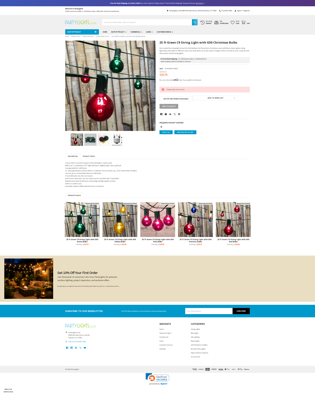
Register (246, 10)
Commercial (135, 32)
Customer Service (164, 32)
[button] (215, 97)
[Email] (166, 114)
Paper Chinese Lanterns (199, 353)
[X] (175, 114)
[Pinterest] (179, 114)
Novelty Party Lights (198, 349)
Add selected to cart (185, 132)
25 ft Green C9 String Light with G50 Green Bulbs (82, 240)
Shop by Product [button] (74, 32)
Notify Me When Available (176, 99)
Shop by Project (118, 32)
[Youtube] (85, 348)
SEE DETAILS (199, 3)
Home (105, 32)
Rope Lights (195, 341)
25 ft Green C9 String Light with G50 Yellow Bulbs (120, 240)
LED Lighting (195, 337)
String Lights (195, 329)
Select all (166, 132)
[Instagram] (71, 348)
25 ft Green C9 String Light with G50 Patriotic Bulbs (195, 240)
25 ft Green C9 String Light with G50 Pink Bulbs (158, 240)
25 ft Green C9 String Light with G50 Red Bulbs (233, 240)
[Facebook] (161, 114)
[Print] (170, 114)
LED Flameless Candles (199, 345)
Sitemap (162, 349)
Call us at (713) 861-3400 (77, 341)
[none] (110, 86)
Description (73, 156)
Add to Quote (169, 106)
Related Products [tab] (74, 195)
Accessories (195, 357)
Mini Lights (194, 333)
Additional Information (89, 156)
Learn (148, 32)
